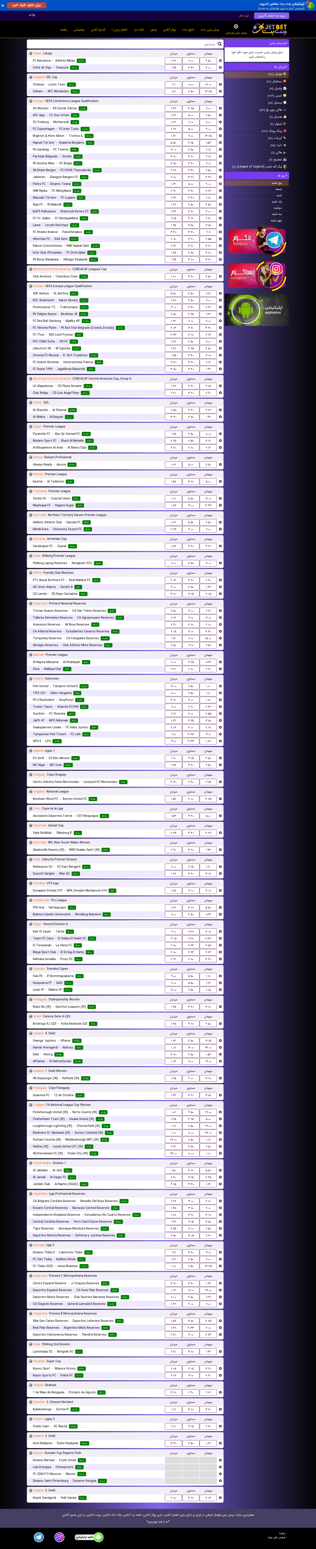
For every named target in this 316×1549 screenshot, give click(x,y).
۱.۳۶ (173, 115)
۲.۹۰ (173, 191)
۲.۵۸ (173, 410)
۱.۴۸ (208, 293)
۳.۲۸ (191, 177)
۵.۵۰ (173, 142)
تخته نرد (139, 29)
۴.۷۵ (191, 108)
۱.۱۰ (208, 686)
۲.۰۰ (208, 529)
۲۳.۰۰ (208, 1047)
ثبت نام (244, 15)
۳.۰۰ (173, 149)
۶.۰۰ (191, 60)
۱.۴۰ (208, 866)
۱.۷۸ (208, 741)
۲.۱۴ (173, 617)
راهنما (64, 29)
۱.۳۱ (173, 184)
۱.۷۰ (173, 276)
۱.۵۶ (173, 481)
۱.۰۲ (173, 1047)
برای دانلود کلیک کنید (26, 5)
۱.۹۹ (208, 369)
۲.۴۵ (208, 1177)
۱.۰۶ (173, 1126)
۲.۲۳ (173, 833)
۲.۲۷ (208, 191)
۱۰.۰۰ (208, 434)
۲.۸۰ (173, 177)
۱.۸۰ (208, 700)
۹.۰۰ (208, 129)
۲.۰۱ (208, 163)
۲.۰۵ (208, 594)
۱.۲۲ (173, 60)
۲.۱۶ (173, 245)
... (173, 1460)
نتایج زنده (188, 29)
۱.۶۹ (173, 720)
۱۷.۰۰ (208, 84)
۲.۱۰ (173, 931)
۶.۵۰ (191, 91)
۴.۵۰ (191, 204)
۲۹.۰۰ (208, 1290)
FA (33, 15)
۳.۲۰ (173, 156)
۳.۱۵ (191, 594)
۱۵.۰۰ (208, 638)
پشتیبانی (79, 29)
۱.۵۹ (173, 1321)
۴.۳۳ (208, 505)
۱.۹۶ (173, 1221)
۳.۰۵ (173, 938)
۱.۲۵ (173, 434)
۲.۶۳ (208, 707)
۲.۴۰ (173, 624)
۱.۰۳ (173, 1061)
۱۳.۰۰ (191, 1047)
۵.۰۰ (190, 115)
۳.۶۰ (208, 252)
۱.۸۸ (173, 1215)
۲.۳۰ (173, 1334)
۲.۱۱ (208, 232)
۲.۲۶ (208, 334)
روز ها (282, 175)
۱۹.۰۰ (208, 1061)
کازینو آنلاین (98, 29)
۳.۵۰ (191, 149)
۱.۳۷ (173, 108)
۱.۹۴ (208, 1351)
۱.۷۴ (173, 1040)
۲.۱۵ (173, 218)
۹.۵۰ (208, 60)
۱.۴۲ (173, 204)
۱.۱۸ (173, 498)
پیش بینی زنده (210, 29)
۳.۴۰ (191, 163)
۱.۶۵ (173, 890)
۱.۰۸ (173, 1266)
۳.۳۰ (191, 67)
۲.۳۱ (173, 197)
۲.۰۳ (173, 328)
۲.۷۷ (208, 833)
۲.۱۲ (208, 447)
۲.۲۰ (173, 393)
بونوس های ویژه (276, 1537)
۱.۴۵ (173, 765)
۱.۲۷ (173, 129)
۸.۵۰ (173, 314)
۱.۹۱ (174, 1252)
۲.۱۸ (208, 149)
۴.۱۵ (190, 142)
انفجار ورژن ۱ (119, 29)
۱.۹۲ (208, 417)
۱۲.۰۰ (208, 498)
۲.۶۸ (173, 170)
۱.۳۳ (208, 662)
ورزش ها (280, 66)
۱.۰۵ (208, 990)
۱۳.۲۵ (208, 91)
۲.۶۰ (208, 611)
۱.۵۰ (173, 1170)
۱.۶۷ (173, 386)
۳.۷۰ (191, 218)
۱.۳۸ (173, 300)
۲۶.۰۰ (173, 1139)
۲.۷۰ (173, 239)
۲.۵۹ (173, 1228)
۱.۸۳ (173, 505)
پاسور (153, 29)
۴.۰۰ (208, 67)
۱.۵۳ (208, 142)
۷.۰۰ (208, 108)
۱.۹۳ (173, 211)
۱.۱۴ (173, 136)
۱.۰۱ (173, 1133)
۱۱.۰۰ (208, 122)
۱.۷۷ (173, 873)
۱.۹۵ (173, 67)
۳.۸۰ (191, 259)
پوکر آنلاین (169, 29)
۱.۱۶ (174, 91)
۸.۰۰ (190, 84)
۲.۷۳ (173, 334)
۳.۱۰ (191, 617)
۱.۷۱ (173, 1409)
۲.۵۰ (208, 170)
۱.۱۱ (173, 84)
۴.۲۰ (191, 707)
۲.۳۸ (208, 177)
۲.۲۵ (173, 440)
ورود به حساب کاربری (271, 15)
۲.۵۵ (208, 239)
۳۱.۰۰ (208, 1112)
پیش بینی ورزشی (236, 32)
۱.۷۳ (208, 587)
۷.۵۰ (208, 464)
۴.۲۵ (191, 348)
